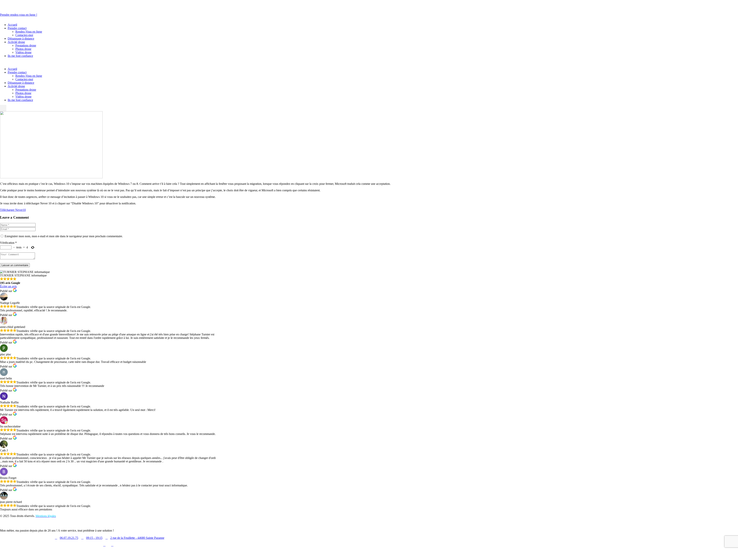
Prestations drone (25, 89)
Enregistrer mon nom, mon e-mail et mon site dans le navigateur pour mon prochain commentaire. (64, 236)
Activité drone (16, 86)
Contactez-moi (24, 79)
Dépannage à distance (21, 82)
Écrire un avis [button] (8, 286)
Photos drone (23, 93)
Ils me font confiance (20, 100)
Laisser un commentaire (15, 265)
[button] (3, 108)
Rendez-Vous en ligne (28, 75)
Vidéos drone (23, 96)
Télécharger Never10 (13, 210)
